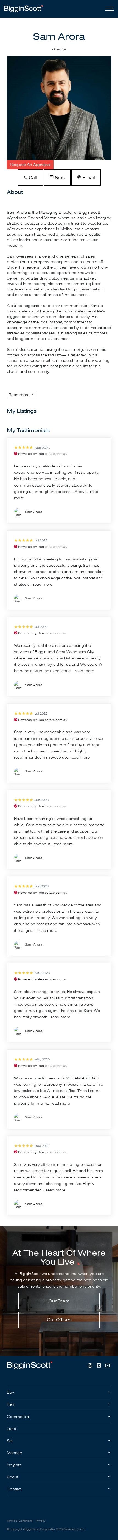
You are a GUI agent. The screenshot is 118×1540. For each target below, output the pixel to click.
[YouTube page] (107, 1366)
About (12, 1477)
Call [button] (32, 177)
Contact (14, 1489)
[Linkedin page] (99, 1366)
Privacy (40, 1520)
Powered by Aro (73, 1529)
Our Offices (59, 1319)
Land (11, 1428)
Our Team (59, 1301)
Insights (14, 1465)
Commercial (18, 1416)
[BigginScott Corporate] (23, 8)
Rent (11, 1404)
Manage (14, 1453)
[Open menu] (108, 8)
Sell (10, 1441)
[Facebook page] (90, 1366)
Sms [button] (59, 177)
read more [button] (42, 584)
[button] (30, 164)
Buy (10, 1392)
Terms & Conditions (19, 1520)
